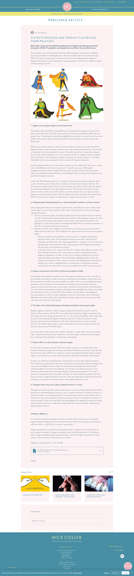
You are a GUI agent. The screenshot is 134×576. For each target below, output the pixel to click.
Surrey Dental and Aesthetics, (66, 550)
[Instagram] (122, 556)
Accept (125, 573)
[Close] (131, 572)
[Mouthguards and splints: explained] (67, 484)
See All (111, 472)
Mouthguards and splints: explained (64, 496)
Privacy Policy (77, 573)
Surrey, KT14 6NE (66, 558)
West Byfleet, (66, 556)
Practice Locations (65, 547)
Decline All (115, 573)
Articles (33, 461)
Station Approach (66, 552)
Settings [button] (106, 573)
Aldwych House (66, 554)
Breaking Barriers (32, 495)
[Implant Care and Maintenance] (99, 484)
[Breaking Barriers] (35, 484)
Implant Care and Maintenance (96, 496)
